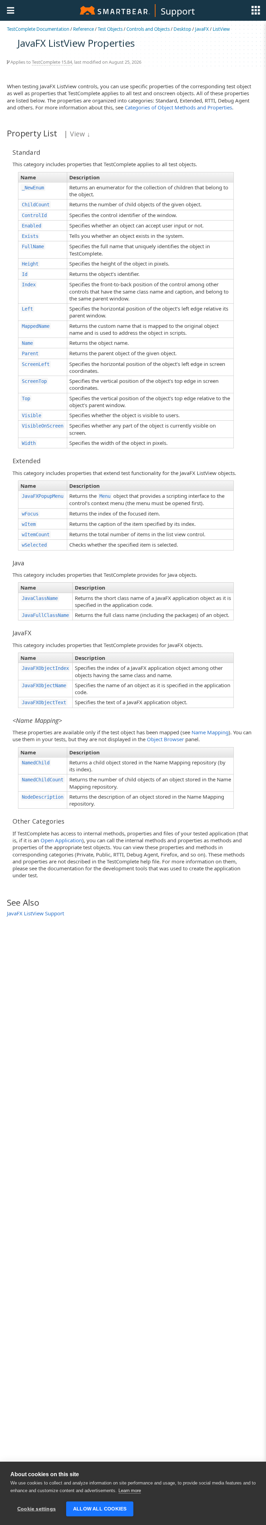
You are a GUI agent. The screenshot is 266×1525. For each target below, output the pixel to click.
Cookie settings (36, 1508)
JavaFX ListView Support (35, 913)
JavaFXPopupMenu (42, 496)
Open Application (61, 840)
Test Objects (110, 29)
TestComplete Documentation (38, 29)
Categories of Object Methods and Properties (178, 107)
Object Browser (165, 739)
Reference (83, 29)
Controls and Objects (148, 29)
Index (29, 284)
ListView (221, 29)
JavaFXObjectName (44, 685)
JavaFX (202, 29)
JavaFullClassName (45, 615)
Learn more (129, 1490)
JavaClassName (40, 598)
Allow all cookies (99, 1508)
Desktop (182, 29)
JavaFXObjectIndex (45, 668)
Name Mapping (210, 732)
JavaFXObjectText (44, 702)
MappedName (36, 326)
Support (178, 11)
